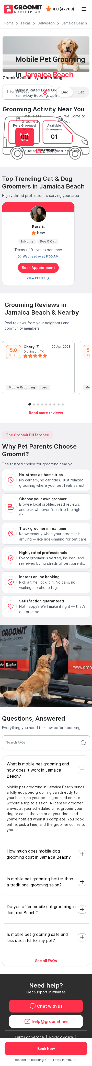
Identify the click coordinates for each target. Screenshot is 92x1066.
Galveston (46, 23)
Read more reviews (46, 413)
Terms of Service (29, 1037)
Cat (81, 92)
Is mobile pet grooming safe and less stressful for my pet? (37, 937)
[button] (29, 404)
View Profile (36, 278)
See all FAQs (46, 961)
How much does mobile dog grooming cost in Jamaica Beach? (39, 854)
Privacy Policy (61, 1037)
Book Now (46, 1048)
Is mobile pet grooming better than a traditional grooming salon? (40, 881)
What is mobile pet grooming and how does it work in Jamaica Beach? (38, 770)
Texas (25, 23)
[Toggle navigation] (83, 9)
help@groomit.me (50, 1021)
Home (9, 23)
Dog (64, 92)
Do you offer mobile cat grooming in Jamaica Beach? (41, 909)
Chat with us (50, 1006)
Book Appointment (38, 267)
